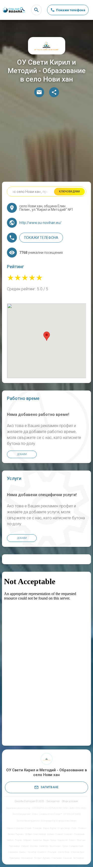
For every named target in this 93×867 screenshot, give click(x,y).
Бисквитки (53, 801)
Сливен (59, 834)
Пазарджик (79, 834)
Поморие (52, 852)
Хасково (68, 834)
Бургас (53, 828)
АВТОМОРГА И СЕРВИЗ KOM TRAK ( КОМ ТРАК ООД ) (59, 808)
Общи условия (70, 801)
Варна (46, 828)
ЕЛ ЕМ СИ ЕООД (71, 814)
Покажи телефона (41, 238)
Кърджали (62, 840)
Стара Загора (64, 828)
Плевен (82, 828)
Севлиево (57, 858)
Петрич (37, 858)
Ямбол (10, 840)
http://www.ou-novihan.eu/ (40, 222)
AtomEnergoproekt (22, 814)
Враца (53, 840)
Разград (25, 846)
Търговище (14, 846)
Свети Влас (63, 852)
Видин (46, 840)
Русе (74, 828)
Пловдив (37, 828)
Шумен (50, 834)
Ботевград (78, 858)
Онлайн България (25, 801)
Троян (65, 846)
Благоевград (39, 834)
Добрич (28, 834)
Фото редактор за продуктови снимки (58, 821)
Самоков (67, 858)
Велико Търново (16, 834)
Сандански (13, 852)
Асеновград (26, 858)
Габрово (27, 840)
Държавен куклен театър (18, 808)
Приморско (14, 858)
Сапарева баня (76, 846)
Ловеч (72, 840)
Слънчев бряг (77, 852)
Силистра (43, 846)
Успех (35, 814)
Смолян (34, 846)
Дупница (46, 858)
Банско (22, 852)
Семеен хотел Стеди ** (50, 814)
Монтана (81, 840)
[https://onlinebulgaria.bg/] (13, 10)
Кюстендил (55, 846)
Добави (22, 454)
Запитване (50, 787)
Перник (18, 840)
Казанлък (37, 840)
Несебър (32, 852)
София (28, 828)
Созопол (42, 852)
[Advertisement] (46, 140)
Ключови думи (69, 191)
